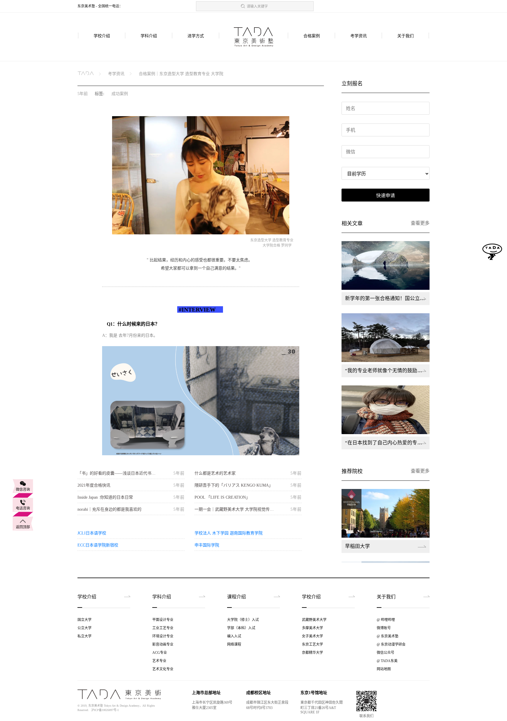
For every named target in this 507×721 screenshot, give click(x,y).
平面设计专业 (162, 620)
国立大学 (84, 620)
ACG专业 (159, 653)
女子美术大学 (312, 636)
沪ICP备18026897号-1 (105, 710)
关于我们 (405, 36)
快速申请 (385, 195)
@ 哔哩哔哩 (386, 620)
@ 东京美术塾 (387, 636)
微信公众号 (385, 653)
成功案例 (119, 94)
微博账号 (384, 628)
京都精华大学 (312, 653)
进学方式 (195, 36)
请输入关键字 (257, 6)
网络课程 (234, 644)
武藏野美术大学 (314, 620)
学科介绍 (149, 36)
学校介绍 (102, 36)
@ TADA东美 (387, 661)
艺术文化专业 (162, 669)
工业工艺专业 (162, 628)
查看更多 (420, 223)
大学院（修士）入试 (243, 620)
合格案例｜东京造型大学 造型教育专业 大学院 (181, 74)
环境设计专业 (162, 636)
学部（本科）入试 (241, 628)
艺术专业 (159, 661)
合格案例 (311, 36)
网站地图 (384, 669)
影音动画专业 (162, 644)
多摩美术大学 (312, 628)
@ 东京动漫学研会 (391, 644)
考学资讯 (358, 36)
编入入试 (234, 636)
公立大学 (84, 628)
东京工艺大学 (312, 644)
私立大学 (84, 636)
